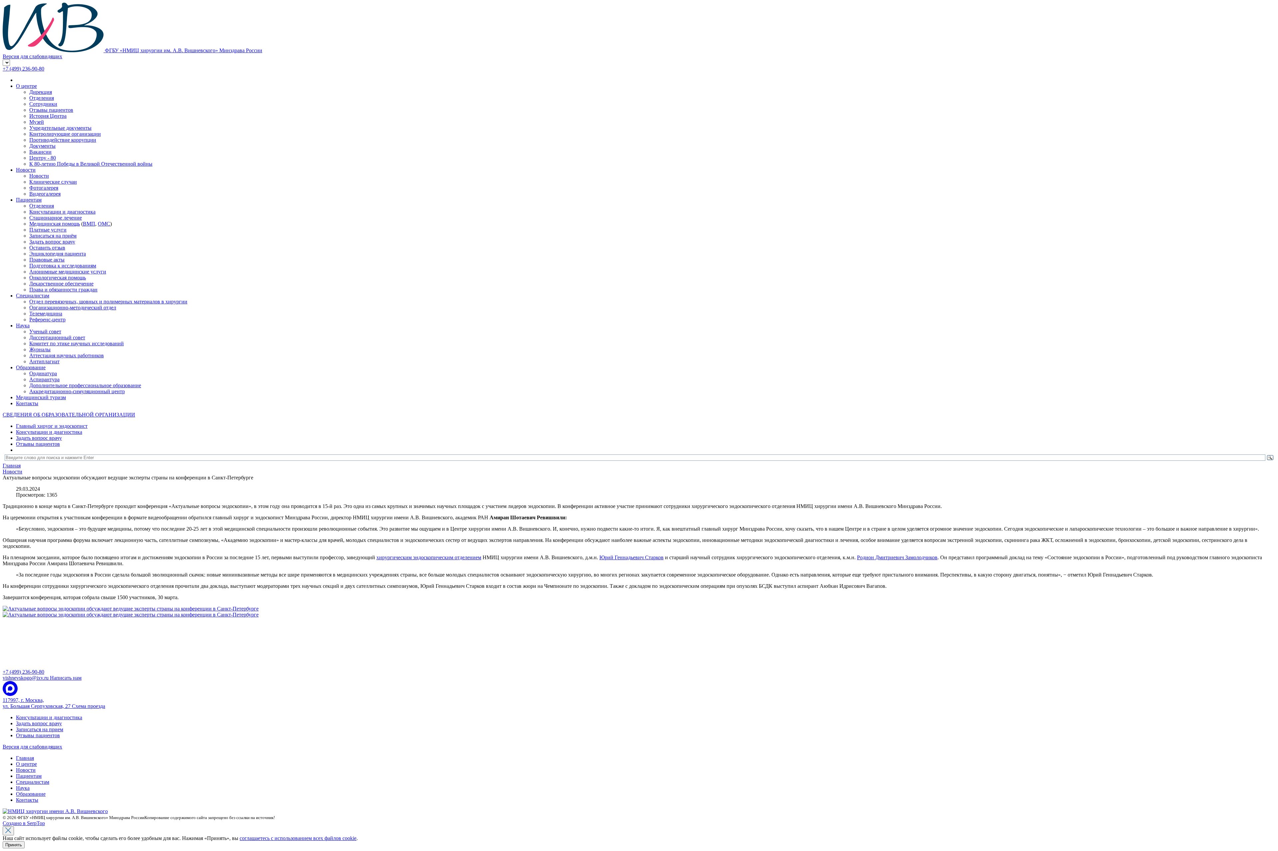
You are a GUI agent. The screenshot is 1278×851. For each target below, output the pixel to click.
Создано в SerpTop (24, 823)
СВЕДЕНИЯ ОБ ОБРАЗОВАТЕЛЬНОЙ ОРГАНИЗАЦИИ (69, 415)
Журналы (40, 349)
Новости (26, 170)
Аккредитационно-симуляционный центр (77, 391)
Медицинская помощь (54, 224)
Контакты (27, 403)
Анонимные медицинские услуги (67, 271)
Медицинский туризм (41, 397)
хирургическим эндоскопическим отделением (428, 557)
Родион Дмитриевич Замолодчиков (897, 557)
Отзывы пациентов (51, 110)
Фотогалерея (43, 188)
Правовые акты (47, 259)
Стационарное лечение (55, 218)
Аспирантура (44, 379)
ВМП (89, 224)
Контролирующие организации (65, 134)
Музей (36, 122)
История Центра (48, 116)
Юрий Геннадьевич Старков (631, 557)
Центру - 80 (42, 158)
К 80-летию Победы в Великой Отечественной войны (90, 164)
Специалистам (32, 295)
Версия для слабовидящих (32, 747)
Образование (31, 367)
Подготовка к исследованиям (62, 265)
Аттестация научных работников (66, 355)
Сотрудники (43, 104)
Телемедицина (45, 313)
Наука (23, 325)
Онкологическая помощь (57, 277)
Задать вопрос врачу (52, 242)
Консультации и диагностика (62, 212)
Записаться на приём (53, 236)
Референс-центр (47, 319)
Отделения (41, 98)
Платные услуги (48, 230)
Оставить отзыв (47, 248)
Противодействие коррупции (62, 140)
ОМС (104, 224)
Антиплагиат (44, 361)
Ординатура (43, 373)
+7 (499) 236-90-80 (23, 69)
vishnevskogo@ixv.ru (42, 678)
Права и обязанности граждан (63, 289)
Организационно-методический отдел (72, 307)
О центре (26, 86)
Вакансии (40, 152)
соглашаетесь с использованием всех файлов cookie (298, 838)
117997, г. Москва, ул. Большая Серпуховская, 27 (54, 703)
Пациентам (29, 200)
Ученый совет (45, 331)
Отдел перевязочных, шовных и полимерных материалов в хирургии (108, 301)
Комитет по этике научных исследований (76, 343)
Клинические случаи (53, 182)
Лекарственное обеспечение (61, 283)
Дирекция (40, 92)
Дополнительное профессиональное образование (85, 385)
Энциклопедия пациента (57, 253)
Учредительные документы (60, 128)
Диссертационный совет (57, 337)
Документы (42, 146)
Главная (25, 758)
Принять (13, 844)
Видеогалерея (45, 194)
